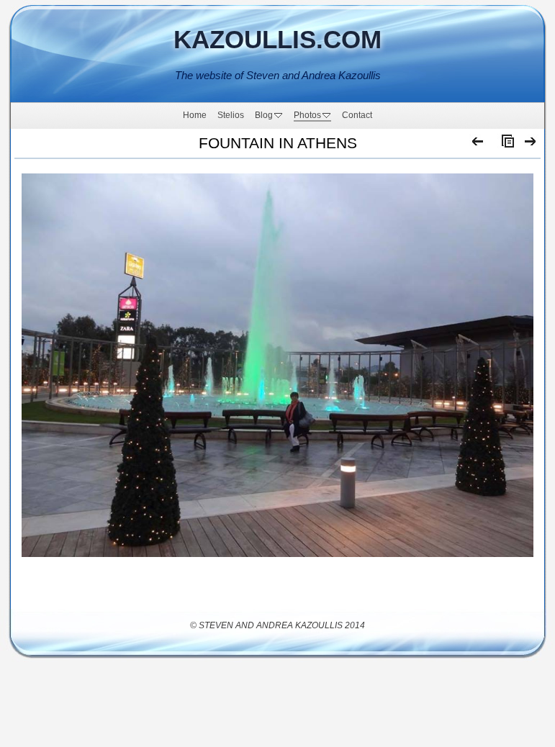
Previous (478, 144)
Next (531, 144)
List (504, 144)
